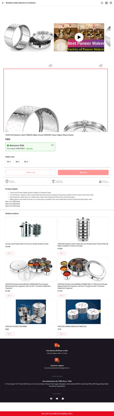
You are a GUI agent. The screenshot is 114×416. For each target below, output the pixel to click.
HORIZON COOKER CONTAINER (16, 326)
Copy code (29, 148)
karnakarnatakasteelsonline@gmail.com (57, 368)
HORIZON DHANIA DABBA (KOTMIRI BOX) (72, 326)
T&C (52, 145)
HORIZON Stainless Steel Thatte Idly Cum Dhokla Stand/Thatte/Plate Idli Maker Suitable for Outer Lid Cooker (83, 245)
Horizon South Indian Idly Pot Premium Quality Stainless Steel (26, 244)
